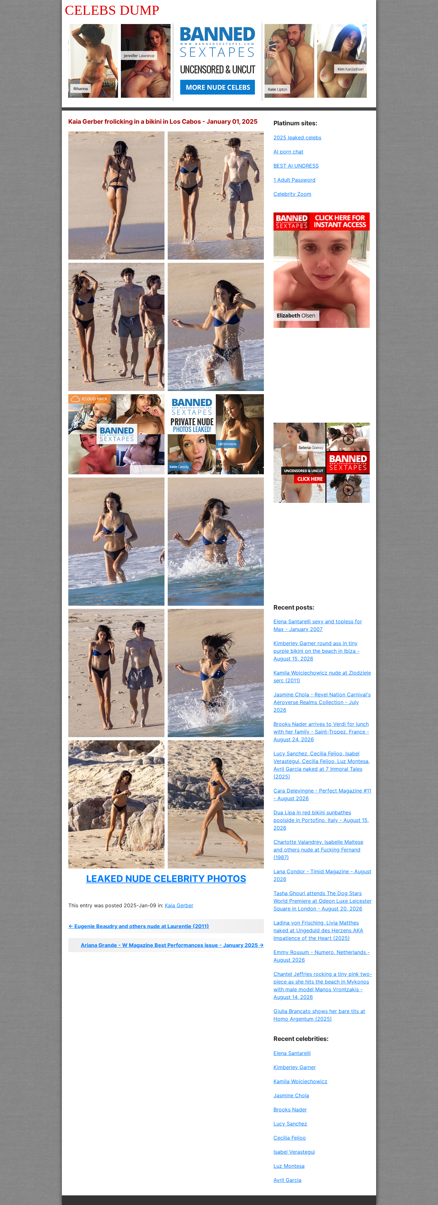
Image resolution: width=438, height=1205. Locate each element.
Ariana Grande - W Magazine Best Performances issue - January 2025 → (172, 945)
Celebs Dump (112, 10)
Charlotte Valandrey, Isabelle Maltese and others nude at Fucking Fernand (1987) (318, 849)
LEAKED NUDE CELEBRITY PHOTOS (166, 878)
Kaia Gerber (179, 905)
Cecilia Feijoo (290, 1137)
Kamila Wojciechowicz (300, 1081)
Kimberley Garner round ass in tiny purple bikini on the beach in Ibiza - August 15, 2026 (316, 651)
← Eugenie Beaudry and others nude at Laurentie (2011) (138, 926)
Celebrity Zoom (292, 194)
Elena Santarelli (292, 1053)
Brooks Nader (290, 1109)
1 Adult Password (295, 180)
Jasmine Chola (291, 1095)
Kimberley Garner (295, 1067)
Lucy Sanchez (290, 1123)
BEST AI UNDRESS (296, 165)
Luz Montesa (289, 1166)
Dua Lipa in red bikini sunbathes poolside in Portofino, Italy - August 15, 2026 (321, 820)
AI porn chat (288, 151)
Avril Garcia (287, 1180)
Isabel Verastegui (294, 1152)
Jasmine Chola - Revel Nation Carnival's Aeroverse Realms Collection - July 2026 (322, 702)
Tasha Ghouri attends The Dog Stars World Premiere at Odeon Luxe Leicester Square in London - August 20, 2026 (323, 901)
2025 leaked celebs (297, 137)
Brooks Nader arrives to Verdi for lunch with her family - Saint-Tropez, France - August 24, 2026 (321, 732)
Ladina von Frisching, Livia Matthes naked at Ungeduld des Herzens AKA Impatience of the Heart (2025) (318, 930)
